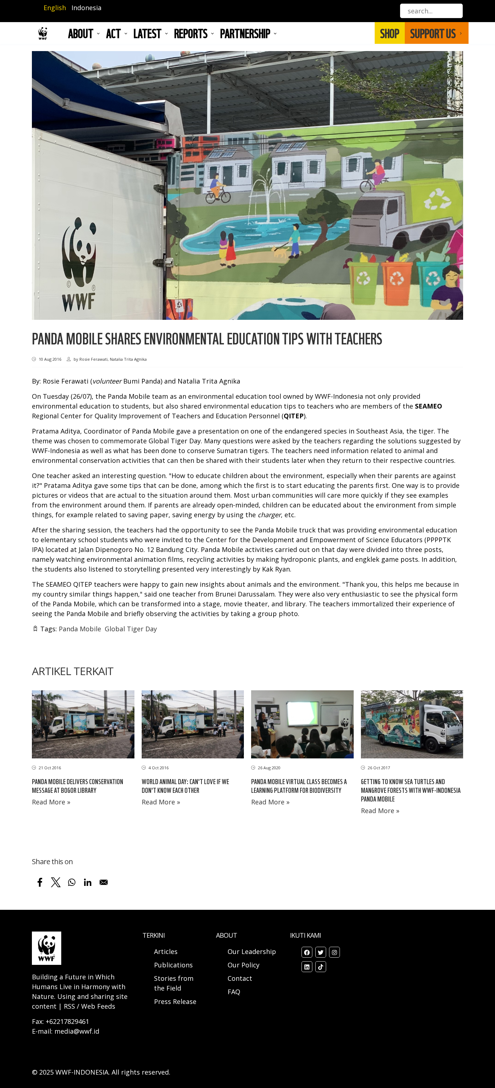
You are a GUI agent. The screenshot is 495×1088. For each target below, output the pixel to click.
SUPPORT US (433, 33)
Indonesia (86, 7)
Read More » (51, 802)
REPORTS (191, 33)
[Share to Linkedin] (87, 882)
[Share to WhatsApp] (71, 882)
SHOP (389, 33)
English (54, 7)
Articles (166, 951)
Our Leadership (252, 951)
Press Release (175, 1001)
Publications (173, 965)
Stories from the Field (174, 983)
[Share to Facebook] (39, 882)
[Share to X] (55, 882)
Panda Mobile (80, 628)
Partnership (245, 33)
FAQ (234, 991)
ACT (113, 33)
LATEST (148, 33)
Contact (240, 978)
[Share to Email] (103, 882)
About (80, 33)
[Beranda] (43, 33)
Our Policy (243, 965)
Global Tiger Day (131, 628)
